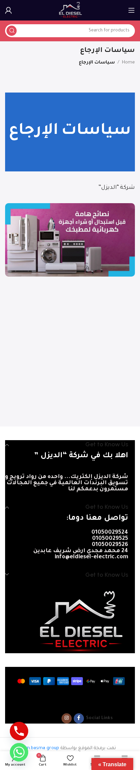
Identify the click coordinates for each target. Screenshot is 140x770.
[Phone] (19, 731)
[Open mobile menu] (131, 10)
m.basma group (42, 748)
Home (128, 62)
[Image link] (79, 621)
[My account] (8, 10)
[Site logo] (70, 10)
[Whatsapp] (19, 752)
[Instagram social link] (67, 718)
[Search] (11, 31)
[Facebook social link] (79, 718)
